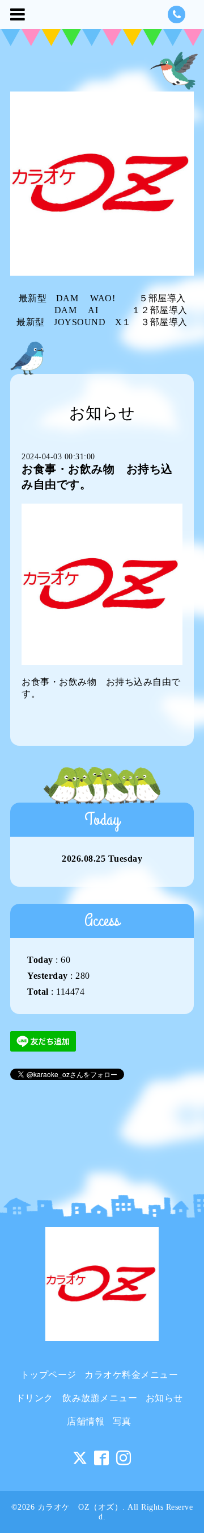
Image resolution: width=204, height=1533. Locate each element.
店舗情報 (85, 1421)
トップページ (48, 1375)
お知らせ (164, 1398)
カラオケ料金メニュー (131, 1375)
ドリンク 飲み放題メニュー (77, 1398)
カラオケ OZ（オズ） (80, 1507)
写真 (122, 1421)
